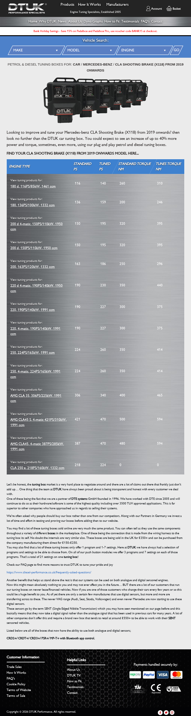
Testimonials (130, 21)
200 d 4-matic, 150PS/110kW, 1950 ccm (36, 223)
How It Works (89, 4)
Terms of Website (19, 690)
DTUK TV (74, 675)
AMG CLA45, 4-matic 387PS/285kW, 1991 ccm (37, 443)
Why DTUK (47, 21)
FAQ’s (11, 678)
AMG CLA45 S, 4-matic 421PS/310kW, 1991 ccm (38, 419)
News (62, 21)
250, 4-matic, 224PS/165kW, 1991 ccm (35, 371)
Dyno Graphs (93, 21)
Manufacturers (118, 4)
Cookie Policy (16, 684)
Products (67, 4)
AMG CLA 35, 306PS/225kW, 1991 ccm (36, 395)
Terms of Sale (16, 696)
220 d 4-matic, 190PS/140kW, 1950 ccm (36, 285)
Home (33, 21)
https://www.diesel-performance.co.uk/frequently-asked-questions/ (49, 572)
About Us (75, 21)
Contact (156, 21)
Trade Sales (14, 667)
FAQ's (145, 21)
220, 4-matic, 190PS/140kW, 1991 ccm (35, 328)
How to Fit (112, 21)
